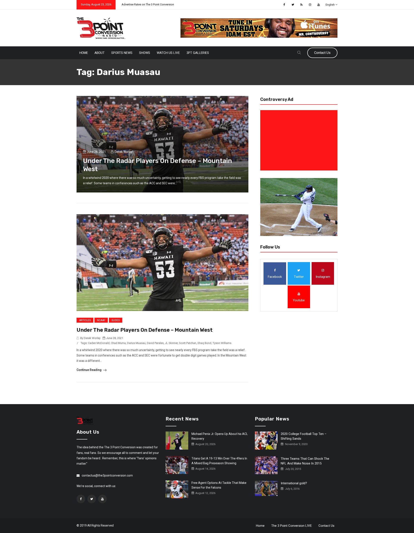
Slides (115, 320)
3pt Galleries (198, 53)
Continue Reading (89, 370)
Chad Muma (118, 343)
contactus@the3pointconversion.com (107, 475)
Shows (144, 53)
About (99, 53)
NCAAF (101, 320)
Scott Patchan (187, 343)
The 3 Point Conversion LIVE (291, 526)
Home (83, 53)
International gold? (294, 483)
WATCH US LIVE (168, 53)
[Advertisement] (299, 140)
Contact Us (322, 53)
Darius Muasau (136, 343)
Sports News (121, 53)
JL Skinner (171, 343)
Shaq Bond (204, 343)
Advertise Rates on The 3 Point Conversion (148, 4)
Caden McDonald (99, 343)
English (330, 4)
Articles (85, 320)
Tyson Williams (222, 343)
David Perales (155, 343)
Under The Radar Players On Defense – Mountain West (145, 330)
